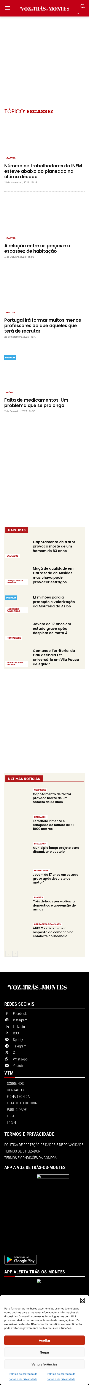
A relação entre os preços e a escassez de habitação (37, 248)
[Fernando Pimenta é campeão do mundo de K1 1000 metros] (17, 826)
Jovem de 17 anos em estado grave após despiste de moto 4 (52, 629)
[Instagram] (7, 1020)
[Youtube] (7, 1065)
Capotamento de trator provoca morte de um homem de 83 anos (54, 546)
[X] (7, 1052)
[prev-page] (8, 954)
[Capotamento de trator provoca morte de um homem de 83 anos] (17, 548)
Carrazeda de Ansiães (15, 581)
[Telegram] (7, 1046)
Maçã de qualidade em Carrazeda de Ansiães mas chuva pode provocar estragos (53, 575)
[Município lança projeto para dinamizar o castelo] (17, 853)
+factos (11, 158)
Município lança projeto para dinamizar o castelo (56, 850)
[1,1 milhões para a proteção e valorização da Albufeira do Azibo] (17, 603)
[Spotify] (7, 1039)
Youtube (18, 1065)
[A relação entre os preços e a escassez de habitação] (44, 220)
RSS (16, 1033)
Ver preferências (44, 1364)
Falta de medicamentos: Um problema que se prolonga (36, 403)
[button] (82, 1300)
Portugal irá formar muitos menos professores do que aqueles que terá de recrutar (42, 325)
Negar (44, 1352)
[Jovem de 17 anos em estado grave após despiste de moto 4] (17, 630)
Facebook (20, 1013)
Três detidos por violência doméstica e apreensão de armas (54, 905)
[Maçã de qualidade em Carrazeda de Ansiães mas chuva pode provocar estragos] (17, 575)
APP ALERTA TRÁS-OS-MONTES (34, 1272)
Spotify (18, 1039)
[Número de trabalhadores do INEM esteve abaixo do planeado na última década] (44, 140)
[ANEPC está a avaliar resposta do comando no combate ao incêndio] (17, 933)
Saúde (9, 392)
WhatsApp (20, 1059)
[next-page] (15, 954)
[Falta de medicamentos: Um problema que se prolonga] (44, 374)
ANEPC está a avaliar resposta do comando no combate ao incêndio (53, 932)
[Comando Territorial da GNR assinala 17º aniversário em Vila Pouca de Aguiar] (17, 657)
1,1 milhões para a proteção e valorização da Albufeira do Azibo (54, 602)
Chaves (38, 897)
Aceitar (44, 1340)
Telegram (19, 1046)
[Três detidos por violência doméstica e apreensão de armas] (17, 907)
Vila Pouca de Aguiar (15, 663)
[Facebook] (7, 1013)
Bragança (40, 844)
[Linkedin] (7, 1026)
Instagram (20, 1020)
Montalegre (14, 638)
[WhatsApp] (7, 1059)
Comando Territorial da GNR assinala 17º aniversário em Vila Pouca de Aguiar (56, 657)
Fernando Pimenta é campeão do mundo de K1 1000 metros (53, 825)
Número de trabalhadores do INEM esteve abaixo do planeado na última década (43, 171)
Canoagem (40, 817)
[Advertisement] (44, 56)
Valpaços (12, 556)
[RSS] (7, 1033)
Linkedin (19, 1026)
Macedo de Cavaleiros (13, 610)
